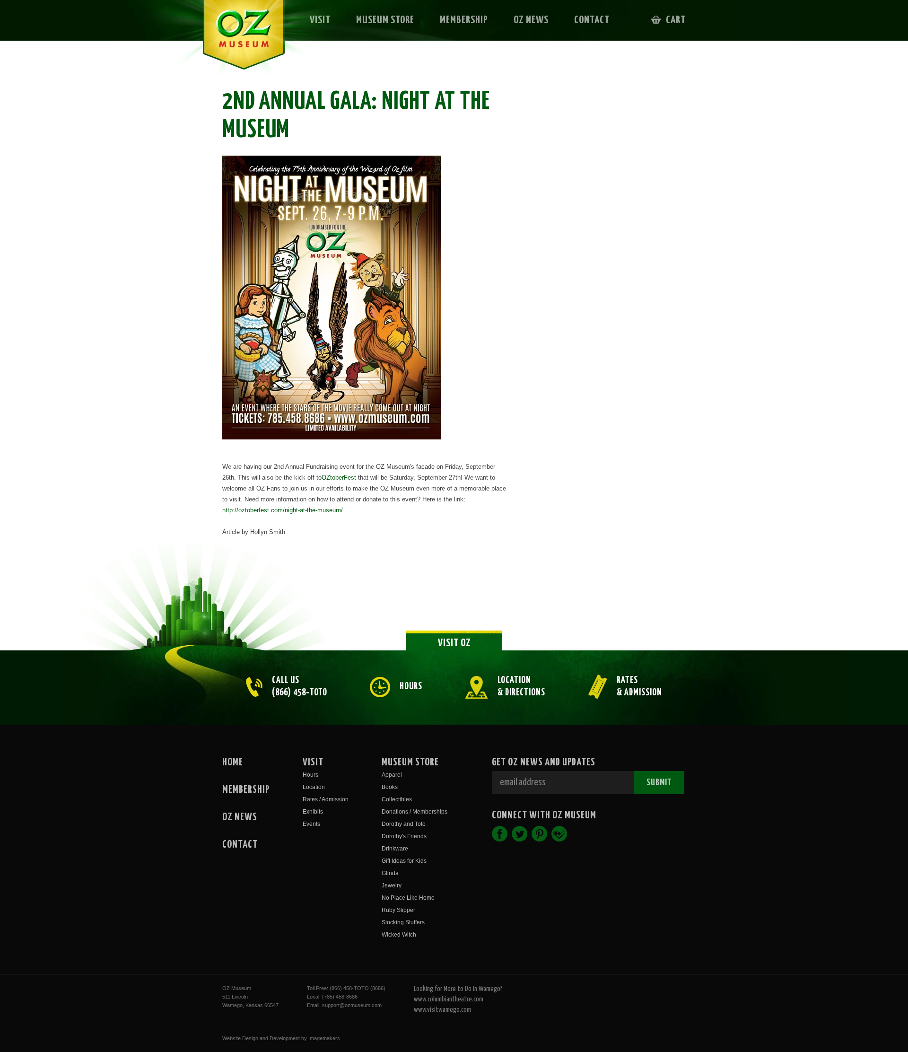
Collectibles (397, 799)
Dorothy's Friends (404, 836)
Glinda (390, 873)
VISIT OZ (454, 643)
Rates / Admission (326, 799)
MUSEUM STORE (385, 20)
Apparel (392, 774)
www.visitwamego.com (442, 1009)
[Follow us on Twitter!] (519, 834)
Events (311, 824)
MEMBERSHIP (464, 20)
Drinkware (395, 848)
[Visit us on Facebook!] (499, 834)
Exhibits (313, 811)
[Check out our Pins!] (539, 834)
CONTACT (592, 20)
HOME (232, 762)
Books (390, 787)
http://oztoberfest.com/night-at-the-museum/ (282, 510)
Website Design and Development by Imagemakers (281, 1038)
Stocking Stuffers (403, 922)
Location (314, 787)
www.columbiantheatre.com (448, 999)
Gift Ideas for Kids (404, 861)
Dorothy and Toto (404, 824)
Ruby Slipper (398, 910)
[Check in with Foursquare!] (559, 834)
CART (676, 20)
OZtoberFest (339, 477)
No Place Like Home (408, 897)
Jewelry (392, 885)
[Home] (237, 40)
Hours (310, 774)
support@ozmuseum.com (352, 1005)
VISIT (320, 20)
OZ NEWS (531, 20)
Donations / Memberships (414, 811)
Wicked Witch (399, 934)
